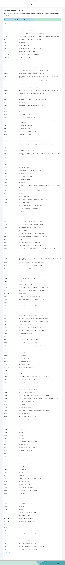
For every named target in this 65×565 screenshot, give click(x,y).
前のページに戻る (7, 552)
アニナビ (5, 555)
